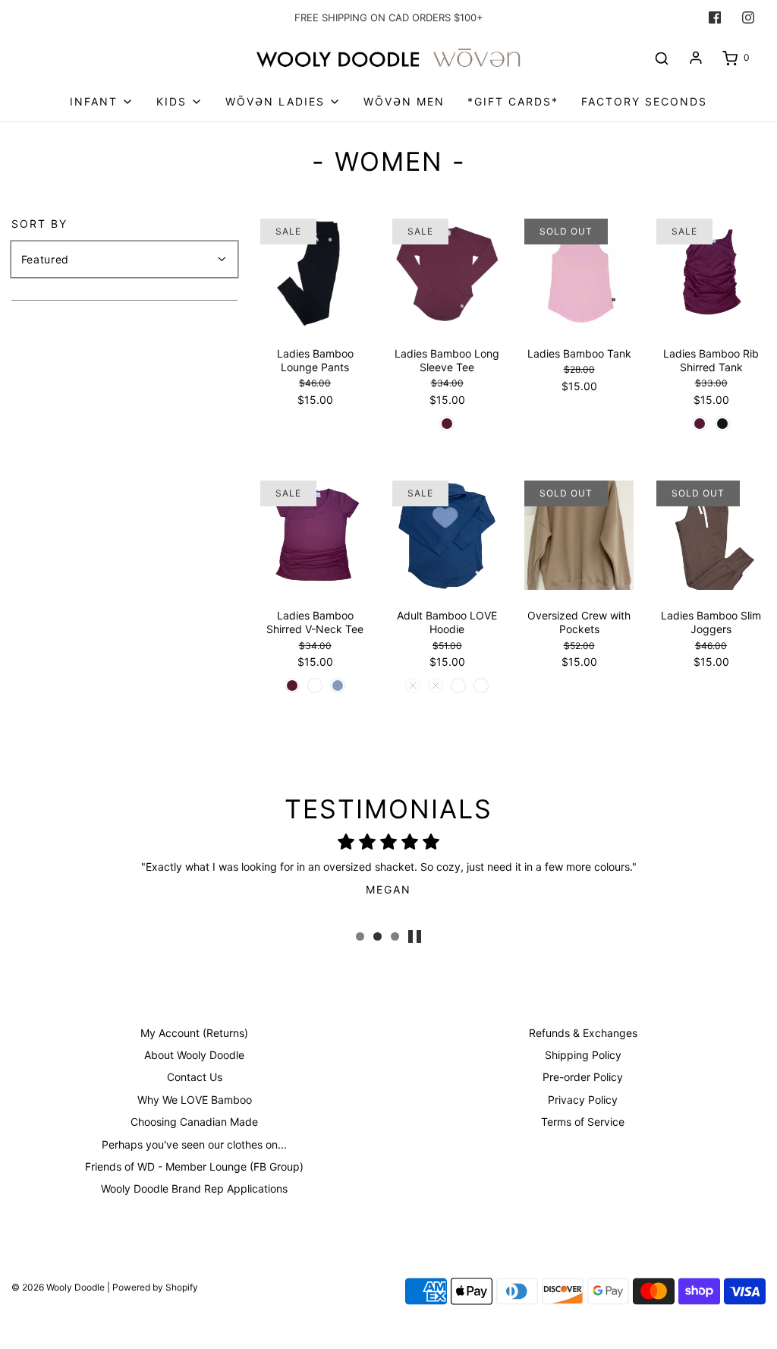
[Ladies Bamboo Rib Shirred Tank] (711, 273)
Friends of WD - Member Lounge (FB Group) (194, 1166)
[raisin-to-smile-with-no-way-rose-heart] (435, 685)
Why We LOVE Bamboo (194, 1099)
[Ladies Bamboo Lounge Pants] (315, 273)
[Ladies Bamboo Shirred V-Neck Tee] (315, 535)
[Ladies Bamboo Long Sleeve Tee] (447, 273)
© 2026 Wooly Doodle (58, 1287)
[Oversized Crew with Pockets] (579, 535)
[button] (414, 936)
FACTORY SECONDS (644, 101)
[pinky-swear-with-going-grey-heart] (481, 685)
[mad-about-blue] (337, 685)
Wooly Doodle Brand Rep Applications (194, 1188)
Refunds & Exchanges (583, 1032)
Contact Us (194, 1076)
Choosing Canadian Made (194, 1121)
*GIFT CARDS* (512, 101)
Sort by (39, 224)
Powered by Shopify (155, 1287)
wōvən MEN (404, 101)
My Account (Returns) (194, 1032)
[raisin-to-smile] (447, 423)
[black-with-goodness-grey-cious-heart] (412, 685)
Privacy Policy (583, 1099)
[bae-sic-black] (722, 423)
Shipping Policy (583, 1054)
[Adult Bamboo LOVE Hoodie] (447, 535)
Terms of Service (582, 1121)
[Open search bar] (661, 58)
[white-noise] (314, 685)
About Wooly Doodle (194, 1054)
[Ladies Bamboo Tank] (579, 273)
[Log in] (696, 57)
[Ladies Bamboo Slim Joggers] (711, 535)
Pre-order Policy (583, 1076)
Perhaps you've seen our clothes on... (194, 1144)
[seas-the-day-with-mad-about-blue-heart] (458, 685)
